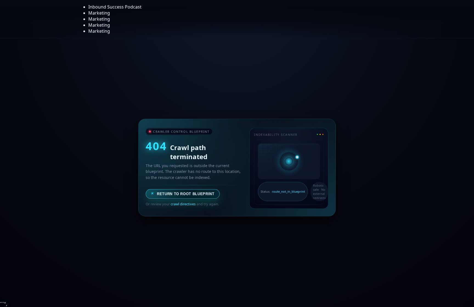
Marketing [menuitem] (99, 13)
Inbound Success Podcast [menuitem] (115, 7)
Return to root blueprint (183, 194)
